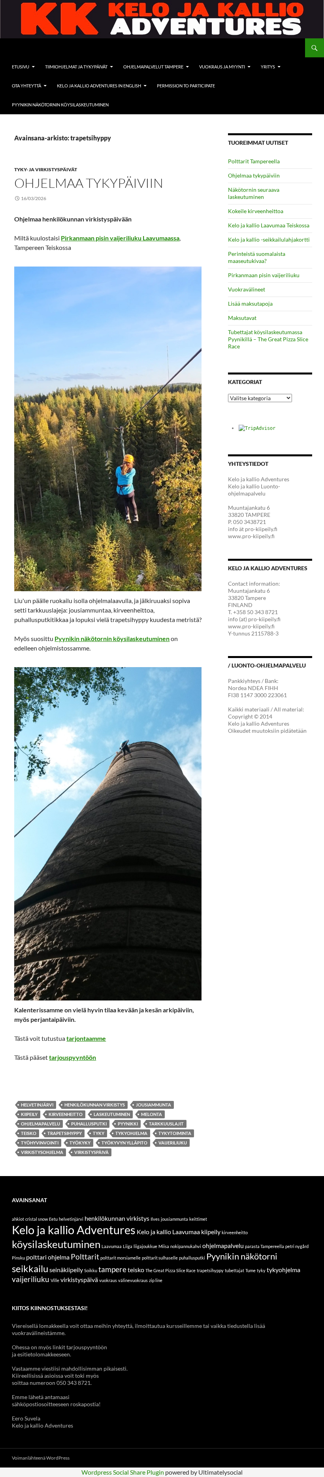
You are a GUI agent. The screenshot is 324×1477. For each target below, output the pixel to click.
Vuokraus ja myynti (222, 66)
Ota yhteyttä (26, 85)
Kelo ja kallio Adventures (74, 1230)
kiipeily (29, 1114)
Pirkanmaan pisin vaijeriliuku (264, 275)
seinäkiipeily (66, 1269)
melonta (151, 1114)
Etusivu (20, 66)
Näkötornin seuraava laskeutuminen (253, 193)
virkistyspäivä (91, 1152)
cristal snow (36, 1219)
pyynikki (128, 1123)
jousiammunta (153, 1104)
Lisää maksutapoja (250, 303)
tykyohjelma (131, 1133)
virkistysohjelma (42, 1152)
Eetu (53, 1219)
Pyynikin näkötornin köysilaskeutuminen (60, 104)
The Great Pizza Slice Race (170, 1270)
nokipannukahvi (185, 1246)
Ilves (155, 1219)
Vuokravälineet (246, 289)
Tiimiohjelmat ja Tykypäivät (76, 66)
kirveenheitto (66, 1114)
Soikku (90, 1270)
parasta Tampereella (264, 1246)
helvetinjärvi (37, 1104)
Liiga (127, 1246)
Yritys (268, 66)
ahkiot (18, 1219)
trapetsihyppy (64, 1133)
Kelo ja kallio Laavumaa (168, 1231)
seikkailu (30, 1268)
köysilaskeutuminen (56, 1244)
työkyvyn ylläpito (124, 1142)
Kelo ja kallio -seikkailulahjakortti (269, 239)
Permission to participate (186, 85)
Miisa (163, 1246)
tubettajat (234, 1270)
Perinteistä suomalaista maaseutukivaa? (256, 257)
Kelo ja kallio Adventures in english (99, 85)
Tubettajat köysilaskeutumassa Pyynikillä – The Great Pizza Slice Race (268, 339)
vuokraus (108, 1280)
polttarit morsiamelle (120, 1257)
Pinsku (18, 1257)
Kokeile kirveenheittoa (255, 211)
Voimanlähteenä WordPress (41, 1458)
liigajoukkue (145, 1246)
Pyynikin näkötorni (241, 1256)
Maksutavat (242, 317)
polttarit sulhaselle (160, 1257)
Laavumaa (112, 1246)
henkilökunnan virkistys (94, 1104)
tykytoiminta (174, 1133)
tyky (98, 1133)
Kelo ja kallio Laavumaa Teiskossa (268, 225)
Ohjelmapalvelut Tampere (153, 66)
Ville (55, 1280)
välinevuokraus (133, 1280)
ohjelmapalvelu (40, 1123)
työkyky (80, 1142)
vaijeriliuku (172, 1142)
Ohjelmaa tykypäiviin (88, 183)
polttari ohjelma (48, 1257)
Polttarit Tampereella (254, 161)
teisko (28, 1133)
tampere (112, 1269)
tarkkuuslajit (166, 1123)
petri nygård (297, 1246)
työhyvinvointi (39, 1142)
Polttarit (85, 1256)
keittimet (198, 1219)
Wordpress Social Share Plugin (123, 1472)
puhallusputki (89, 1123)
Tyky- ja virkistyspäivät (45, 169)
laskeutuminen (112, 1114)
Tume (250, 1270)
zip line (155, 1280)
